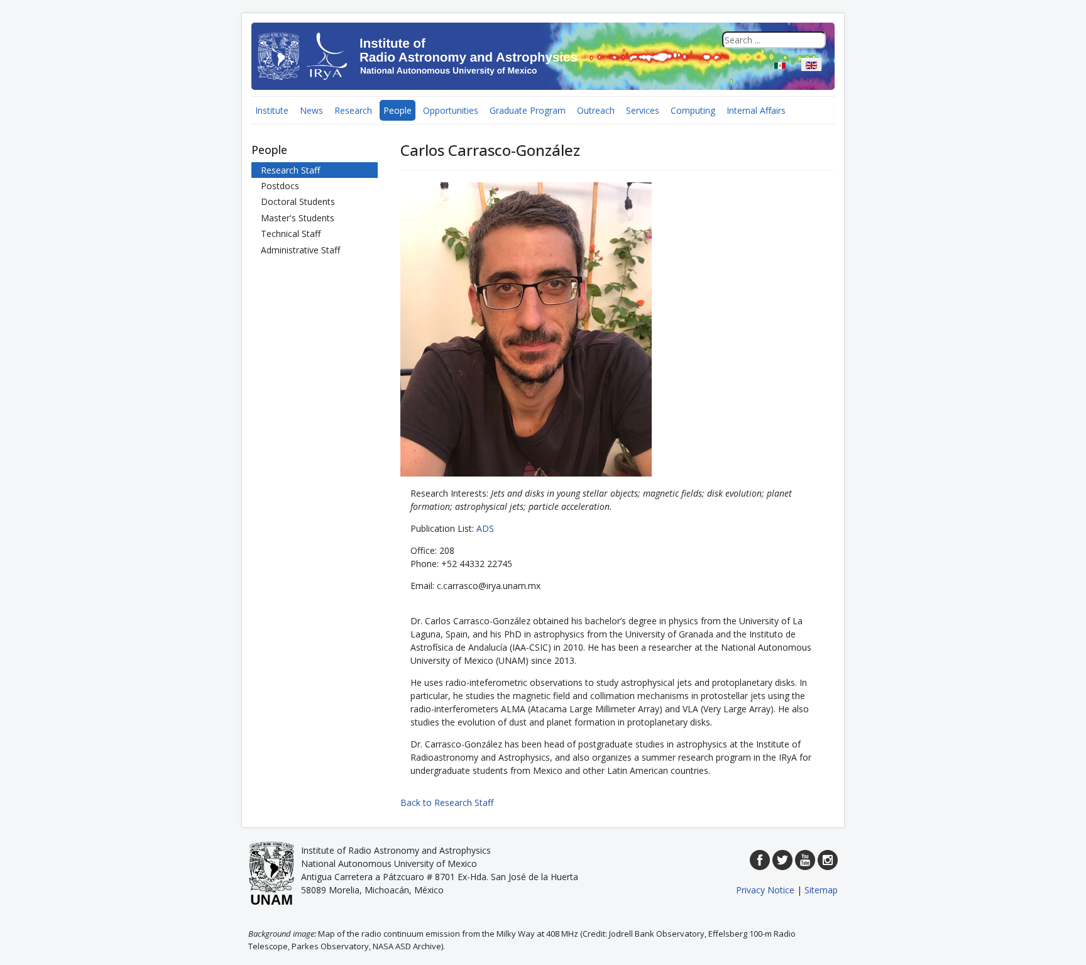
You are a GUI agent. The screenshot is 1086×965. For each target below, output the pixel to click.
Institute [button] (271, 110)
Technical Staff (291, 234)
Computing (693, 110)
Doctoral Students (298, 201)
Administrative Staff (300, 250)
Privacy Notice (765, 890)
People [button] (397, 110)
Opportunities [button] (450, 110)
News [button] (311, 110)
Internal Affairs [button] (756, 110)
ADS (485, 528)
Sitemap (821, 890)
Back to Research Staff (446, 802)
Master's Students (297, 218)
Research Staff (290, 170)
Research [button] (353, 110)
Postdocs (280, 186)
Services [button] (642, 110)
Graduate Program (528, 110)
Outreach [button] (596, 110)
